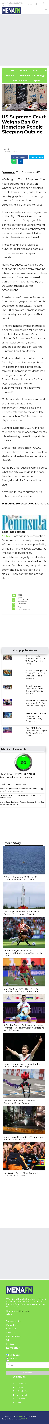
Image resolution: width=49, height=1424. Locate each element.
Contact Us (11, 1329)
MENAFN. (19, 1416)
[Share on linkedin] (20, 161)
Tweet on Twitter (37, 157)
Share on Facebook (19, 157)
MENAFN (9, 172)
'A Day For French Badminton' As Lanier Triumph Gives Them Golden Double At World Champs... (24, 1028)
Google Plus (22, 1391)
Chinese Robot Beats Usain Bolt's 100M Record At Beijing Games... (23, 1101)
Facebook (21, 1383)
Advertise (10, 1332)
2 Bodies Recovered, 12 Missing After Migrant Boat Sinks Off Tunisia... (22, 878)
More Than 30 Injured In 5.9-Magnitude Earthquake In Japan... (24, 1138)
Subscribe (27, 1373)
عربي (29, 4)
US (9, 70)
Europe (23, 70)
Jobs (8, 1340)
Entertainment (16, 80)
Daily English (14, 1355)
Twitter (20, 1387)
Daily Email (22, 1395)
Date (6, 149)
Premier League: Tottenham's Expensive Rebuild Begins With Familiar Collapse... (23, 953)
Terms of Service (13, 1321)
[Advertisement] (24, 39)
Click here (24, 1311)
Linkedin (21, 1399)
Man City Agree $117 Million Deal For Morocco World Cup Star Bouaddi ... (21, 990)
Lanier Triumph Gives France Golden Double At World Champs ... (22, 1065)
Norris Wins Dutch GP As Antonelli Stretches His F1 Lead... (21, 1174)
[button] (36, 4)
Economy (24, 75)
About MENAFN (13, 1336)
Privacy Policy (12, 1325)
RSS (19, 1402)
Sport (35, 80)
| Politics (9, 75)
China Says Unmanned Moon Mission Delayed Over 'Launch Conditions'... (22, 912)
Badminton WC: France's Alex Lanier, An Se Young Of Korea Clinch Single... (36, 703)
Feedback (10, 1344)
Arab (35, 70)
